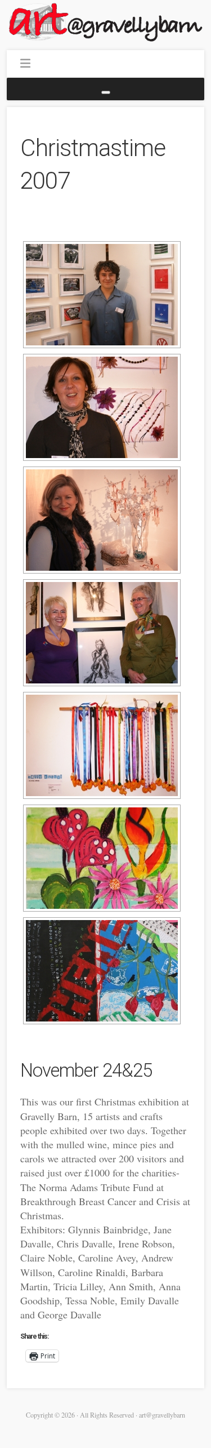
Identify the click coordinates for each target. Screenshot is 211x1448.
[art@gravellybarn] (105, 21)
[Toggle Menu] (105, 92)
